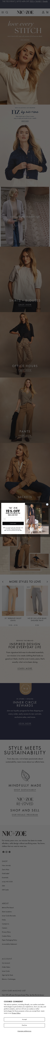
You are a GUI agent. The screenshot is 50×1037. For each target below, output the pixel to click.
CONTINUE (13, 523)
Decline (24, 1025)
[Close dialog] (47, 504)
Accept (24, 1019)
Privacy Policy (16, 1013)
